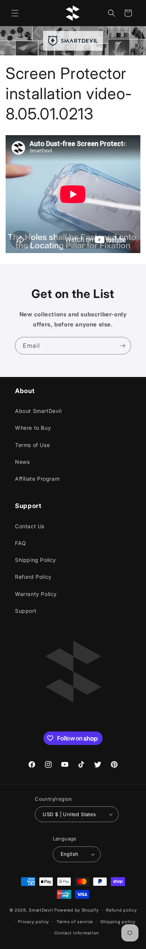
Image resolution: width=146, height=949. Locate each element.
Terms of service (75, 921)
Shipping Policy (35, 560)
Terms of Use (32, 445)
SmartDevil (41, 910)
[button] (15, 13)
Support (25, 611)
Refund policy (121, 910)
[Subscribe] (122, 346)
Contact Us (30, 526)
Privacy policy (33, 921)
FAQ (20, 543)
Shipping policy (118, 921)
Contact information (76, 933)
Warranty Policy (36, 594)
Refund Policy (33, 577)
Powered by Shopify (76, 910)
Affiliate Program (37, 478)
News (22, 462)
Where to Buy (33, 428)
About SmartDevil (38, 411)
